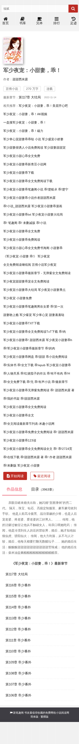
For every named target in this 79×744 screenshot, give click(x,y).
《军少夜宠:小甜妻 (16, 256)
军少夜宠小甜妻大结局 (47, 214)
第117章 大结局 (30, 97)
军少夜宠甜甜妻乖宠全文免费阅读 (26, 281)
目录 (43, 489)
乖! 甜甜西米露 (63, 432)
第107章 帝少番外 (18, 684)
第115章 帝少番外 (18, 596)
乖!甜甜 (40, 356)
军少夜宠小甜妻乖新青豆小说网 (24, 164)
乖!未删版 (9, 465)
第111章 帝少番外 (18, 640)
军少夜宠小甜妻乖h (59, 340)
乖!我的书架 (11, 398)
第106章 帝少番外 (18, 695)
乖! (55, 448)
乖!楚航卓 (50, 189)
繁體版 (44, 716)
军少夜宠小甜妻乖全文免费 (21, 231)
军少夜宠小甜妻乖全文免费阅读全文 (27, 448)
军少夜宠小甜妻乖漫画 (46, 206)
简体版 (34, 716)
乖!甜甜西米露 (30, 398)
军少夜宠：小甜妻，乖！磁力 (23, 131)
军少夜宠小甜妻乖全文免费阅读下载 (27, 181)
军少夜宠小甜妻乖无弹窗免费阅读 (26, 390)
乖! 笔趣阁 (10, 223)
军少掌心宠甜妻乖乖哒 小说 (22, 139)
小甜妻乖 (56, 248)
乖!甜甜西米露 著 (32, 457)
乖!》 (33, 256)
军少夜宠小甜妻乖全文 (18, 415)
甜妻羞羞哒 (56, 315)
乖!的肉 (50, 348)
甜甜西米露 (20, 79)
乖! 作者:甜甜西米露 (58, 457)
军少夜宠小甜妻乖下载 (18, 172)
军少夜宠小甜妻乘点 (52, 290)
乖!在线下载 (11, 457)
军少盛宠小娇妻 (52, 139)
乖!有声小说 (42, 382)
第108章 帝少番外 (18, 673)
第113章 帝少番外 (18, 618)
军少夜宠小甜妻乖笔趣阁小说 (23, 189)
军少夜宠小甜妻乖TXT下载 (21, 323)
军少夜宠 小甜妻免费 (17, 298)
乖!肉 (62, 331)
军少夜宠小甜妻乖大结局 (20, 290)
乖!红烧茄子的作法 (33, 373)
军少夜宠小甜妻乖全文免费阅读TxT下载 (30, 331)
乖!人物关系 (11, 373)
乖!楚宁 (63, 189)
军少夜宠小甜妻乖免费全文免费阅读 (27, 432)
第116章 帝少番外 (18, 585)
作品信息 (14, 489)
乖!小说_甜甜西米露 (17, 206)
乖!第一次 (56, 306)
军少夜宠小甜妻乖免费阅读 (21, 239)
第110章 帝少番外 (18, 651)
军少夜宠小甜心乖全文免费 (21, 156)
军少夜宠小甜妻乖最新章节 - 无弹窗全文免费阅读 (37, 273)
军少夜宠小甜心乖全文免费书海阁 (26, 248)
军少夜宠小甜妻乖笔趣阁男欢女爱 (26, 306)
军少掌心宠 (40, 315)
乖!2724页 (65, 448)
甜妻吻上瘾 (11, 315)
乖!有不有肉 (55, 373)
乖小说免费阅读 (56, 356)
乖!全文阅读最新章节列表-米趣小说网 (28, 423)
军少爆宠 (26, 315)
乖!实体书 (9, 365)
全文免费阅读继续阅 (17, 264)
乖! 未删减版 (26, 223)
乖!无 (30, 382)
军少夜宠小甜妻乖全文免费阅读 (24, 407)
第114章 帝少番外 (18, 607)
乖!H (67, 373)
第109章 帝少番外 (18, 662)
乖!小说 (41, 223)
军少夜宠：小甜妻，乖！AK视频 (25, 114)
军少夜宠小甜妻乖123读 (19, 440)
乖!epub (39, 365)
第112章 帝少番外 (18, 629)
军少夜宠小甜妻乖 (58, 365)
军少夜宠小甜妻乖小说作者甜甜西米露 (29, 197)
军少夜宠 (44, 256)
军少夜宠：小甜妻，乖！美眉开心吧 (43, 105)
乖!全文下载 (25, 365)
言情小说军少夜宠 (44, 264)
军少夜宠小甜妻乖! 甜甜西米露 (24, 340)
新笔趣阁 (18, 712)
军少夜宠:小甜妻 (28, 465)
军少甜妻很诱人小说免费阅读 (23, 147)
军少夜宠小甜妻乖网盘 (18, 356)
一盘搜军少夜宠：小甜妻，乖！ (24, 122)
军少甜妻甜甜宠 (55, 147)
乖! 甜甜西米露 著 (62, 390)
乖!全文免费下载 (14, 382)
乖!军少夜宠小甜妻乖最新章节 (23, 348)
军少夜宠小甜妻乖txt (17, 214)
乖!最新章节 (60, 382)
